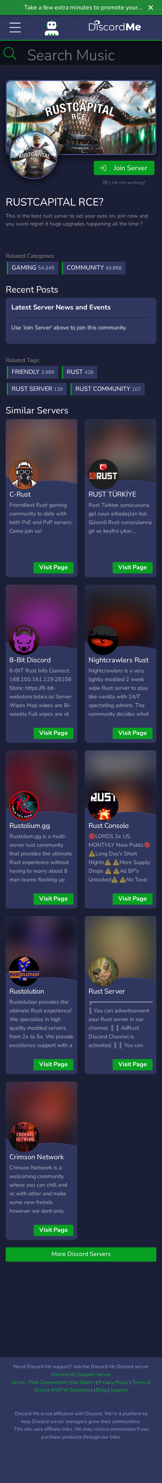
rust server (37, 389)
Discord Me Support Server (81, 1374)
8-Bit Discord (30, 660)
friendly (33, 372)
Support (119, 1390)
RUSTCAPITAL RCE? (54, 202)
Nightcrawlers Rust (118, 660)
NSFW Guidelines (73, 1390)
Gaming (33, 268)
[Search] (10, 53)
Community (94, 268)
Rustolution (26, 991)
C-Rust (20, 494)
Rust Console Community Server (117, 831)
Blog (101, 1390)
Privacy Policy (113, 1382)
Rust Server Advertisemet (109, 996)
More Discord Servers (81, 1254)
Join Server (130, 167)
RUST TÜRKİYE (112, 494)
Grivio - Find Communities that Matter (53, 1382)
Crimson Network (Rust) (36, 1162)
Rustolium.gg (29, 825)
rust (80, 372)
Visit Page (53, 567)
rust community (108, 389)
